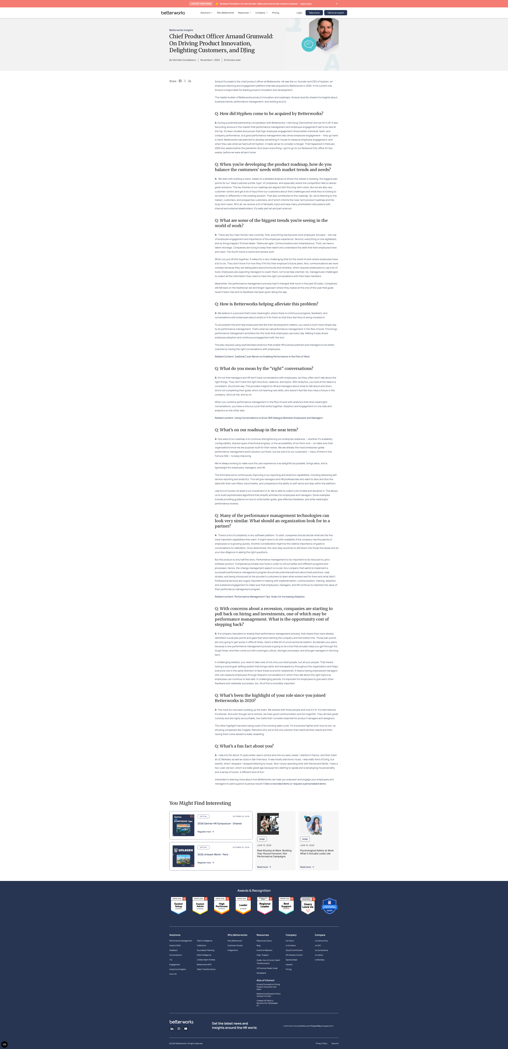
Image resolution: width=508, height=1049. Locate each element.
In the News (291, 945)
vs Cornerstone (321, 950)
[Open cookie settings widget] (4, 1044)
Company (291, 934)
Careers (289, 964)
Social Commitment (294, 950)
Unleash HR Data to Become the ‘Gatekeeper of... (267, 1003)
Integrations (233, 950)
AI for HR (173, 974)
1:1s (170, 959)
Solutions (174, 934)
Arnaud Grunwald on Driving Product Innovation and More (268, 986)
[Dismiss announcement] (337, 4)
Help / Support (263, 955)
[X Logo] (185, 81)
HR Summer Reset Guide (267, 968)
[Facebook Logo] (180, 81)
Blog (258, 945)
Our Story (290, 940)
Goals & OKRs (175, 945)
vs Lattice (319, 955)
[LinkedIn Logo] (189, 81)
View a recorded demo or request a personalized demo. (295, 783)
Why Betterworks (237, 934)
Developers (261, 973)
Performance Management (180, 940)
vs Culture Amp (321, 940)
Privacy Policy (315, 1026)
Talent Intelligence (204, 940)
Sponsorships (291, 959)
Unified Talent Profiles (206, 959)
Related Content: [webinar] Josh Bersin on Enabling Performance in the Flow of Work (262, 356)
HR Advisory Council (294, 955)
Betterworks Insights (181, 30)
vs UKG (318, 945)
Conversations (175, 955)
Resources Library (264, 940)
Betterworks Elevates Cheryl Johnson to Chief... (268, 995)
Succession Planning (205, 950)
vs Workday (319, 959)
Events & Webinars (264, 950)
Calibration (201, 945)
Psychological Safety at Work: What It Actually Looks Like (317, 852)
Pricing (288, 969)
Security (335, 1043)
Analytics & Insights (177, 969)
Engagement (174, 964)
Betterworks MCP (204, 964)
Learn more (306, 3)
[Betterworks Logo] (173, 13)
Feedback (173, 950)
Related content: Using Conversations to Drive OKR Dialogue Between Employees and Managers (269, 417)
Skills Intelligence (204, 955)
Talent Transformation (206, 969)
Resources (263, 934)
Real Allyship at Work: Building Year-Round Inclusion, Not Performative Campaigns (274, 853)
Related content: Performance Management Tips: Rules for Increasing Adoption (260, 596)
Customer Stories (235, 945)
